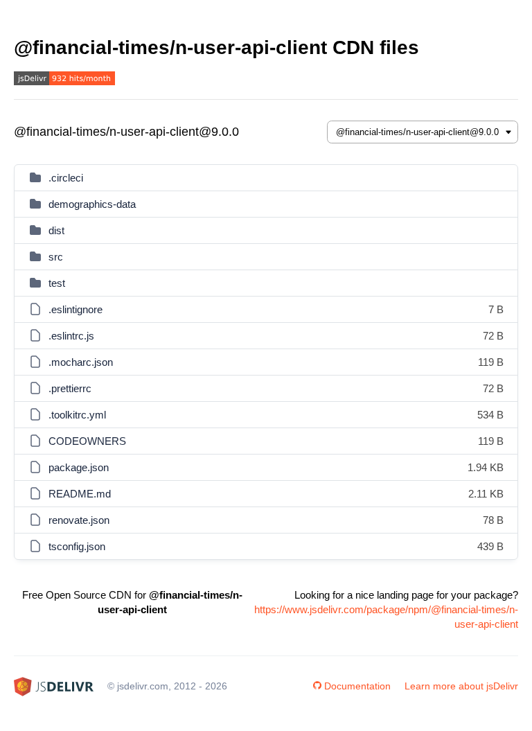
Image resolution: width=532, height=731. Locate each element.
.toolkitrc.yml (77, 415)
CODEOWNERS (87, 441)
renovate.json (78, 520)
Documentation (357, 686)
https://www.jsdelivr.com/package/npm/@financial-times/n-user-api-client (386, 617)
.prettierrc (69, 388)
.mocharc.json (80, 362)
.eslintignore (75, 309)
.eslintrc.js (71, 336)
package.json (78, 467)
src (55, 257)
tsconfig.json (76, 546)
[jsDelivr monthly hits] (64, 80)
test (56, 283)
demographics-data (92, 204)
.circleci (65, 178)
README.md (79, 494)
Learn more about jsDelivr (461, 686)
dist (56, 230)
